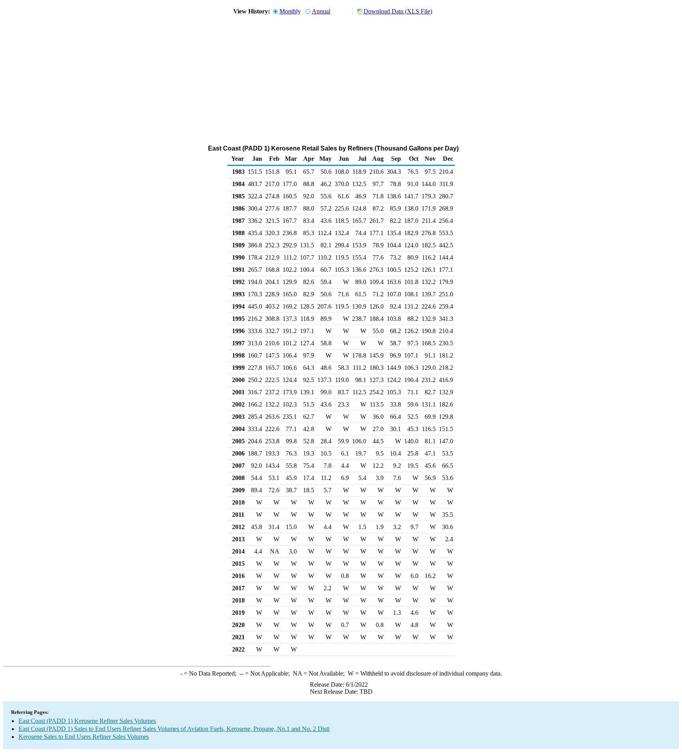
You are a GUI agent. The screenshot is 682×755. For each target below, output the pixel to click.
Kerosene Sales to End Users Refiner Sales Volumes (84, 736)
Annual (321, 11)
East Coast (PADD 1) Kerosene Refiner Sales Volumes (87, 720)
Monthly (290, 11)
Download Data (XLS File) (397, 11)
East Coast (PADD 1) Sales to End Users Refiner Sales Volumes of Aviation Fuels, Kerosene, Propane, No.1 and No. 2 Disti (174, 728)
